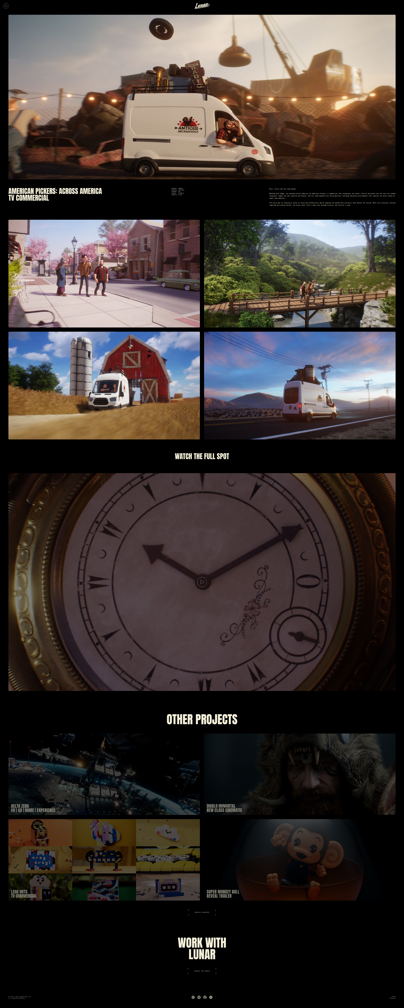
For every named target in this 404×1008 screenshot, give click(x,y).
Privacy (393, 998)
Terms (393, 997)
